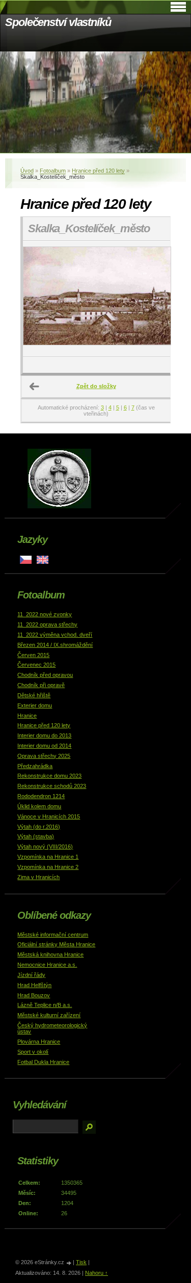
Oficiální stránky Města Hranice (56, 944)
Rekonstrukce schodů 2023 (51, 786)
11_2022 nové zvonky (44, 614)
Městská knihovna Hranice (50, 954)
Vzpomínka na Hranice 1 (47, 857)
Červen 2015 (33, 655)
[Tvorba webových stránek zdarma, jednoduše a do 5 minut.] (69, 1263)
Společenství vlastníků (58, 22)
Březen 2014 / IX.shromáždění (55, 645)
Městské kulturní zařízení (48, 1015)
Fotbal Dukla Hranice (43, 1062)
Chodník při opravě (41, 685)
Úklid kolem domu (39, 806)
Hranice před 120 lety (98, 171)
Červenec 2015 (36, 665)
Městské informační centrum (52, 935)
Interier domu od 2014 (44, 746)
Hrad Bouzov (33, 995)
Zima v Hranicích (38, 877)
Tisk (81, 1262)
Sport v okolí (32, 1052)
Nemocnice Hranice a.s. (47, 965)
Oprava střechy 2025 (43, 756)
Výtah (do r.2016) (38, 827)
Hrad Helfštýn (34, 985)
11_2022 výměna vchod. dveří (54, 635)
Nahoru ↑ (96, 1273)
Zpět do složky (96, 386)
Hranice (27, 716)
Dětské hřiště (33, 695)
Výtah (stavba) (35, 836)
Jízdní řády (31, 975)
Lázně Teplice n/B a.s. (44, 1005)
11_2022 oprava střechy (47, 624)
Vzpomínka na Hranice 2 (47, 867)
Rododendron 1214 (41, 796)
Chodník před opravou (45, 675)
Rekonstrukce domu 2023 (49, 776)
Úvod (27, 171)
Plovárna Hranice (38, 1042)
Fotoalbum (53, 171)
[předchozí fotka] (39, 299)
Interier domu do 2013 (44, 735)
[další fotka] (153, 299)
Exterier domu (34, 705)
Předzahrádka (34, 766)
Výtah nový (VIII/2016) (45, 846)
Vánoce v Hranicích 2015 (48, 816)
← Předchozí (34, 386)
